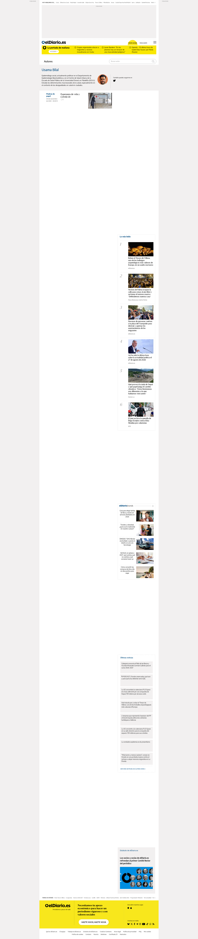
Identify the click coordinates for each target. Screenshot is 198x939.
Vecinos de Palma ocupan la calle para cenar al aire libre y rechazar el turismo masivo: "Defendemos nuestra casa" (140, 293)
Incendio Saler (80, 2)
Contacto (88, 934)
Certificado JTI (113, 934)
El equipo (62, 931)
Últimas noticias (126, 658)
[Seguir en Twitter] (132, 924)
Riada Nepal (73, 2)
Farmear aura (87, 897)
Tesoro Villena (98, 2)
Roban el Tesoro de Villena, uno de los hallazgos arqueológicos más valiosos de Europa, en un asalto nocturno (140, 261)
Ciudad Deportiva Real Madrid (123, 2)
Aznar (112, 2)
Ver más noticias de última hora (132, 769)
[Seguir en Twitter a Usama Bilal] (114, 80)
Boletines (104, 934)
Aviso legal (117, 931)
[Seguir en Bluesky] (128, 924)
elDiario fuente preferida (112, 897)
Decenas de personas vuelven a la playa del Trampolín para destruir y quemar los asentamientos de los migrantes (140, 326)
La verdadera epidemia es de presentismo (135, 742)
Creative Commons (106, 931)
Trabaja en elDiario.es (74, 931)
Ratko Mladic (154, 2)
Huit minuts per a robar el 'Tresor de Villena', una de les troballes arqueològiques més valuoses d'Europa (136, 705)
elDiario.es (131, 334)
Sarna (133, 2)
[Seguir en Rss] (153, 924)
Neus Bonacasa (133, 300)
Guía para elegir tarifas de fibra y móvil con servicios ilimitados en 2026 (127, 514)
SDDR (98, 897)
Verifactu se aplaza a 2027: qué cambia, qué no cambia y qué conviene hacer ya (127, 556)
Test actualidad (147, 897)
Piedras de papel (50, 95)
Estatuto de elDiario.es (129, 850)
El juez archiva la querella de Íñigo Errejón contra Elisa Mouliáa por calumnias (139, 420)
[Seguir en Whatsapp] (150, 924)
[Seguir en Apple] (131, 908)
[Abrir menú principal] (154, 42)
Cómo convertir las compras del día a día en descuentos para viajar (127, 570)
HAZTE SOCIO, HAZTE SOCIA (93, 922)
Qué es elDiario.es (51, 931)
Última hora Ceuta (64, 2)
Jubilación (138, 2)
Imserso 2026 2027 (78, 897)
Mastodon (123, 934)
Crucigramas (69, 897)
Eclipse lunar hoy (89, 2)
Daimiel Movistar (146, 2)
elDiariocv (131, 268)
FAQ (140, 931)
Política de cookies (77, 934)
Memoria (103, 897)
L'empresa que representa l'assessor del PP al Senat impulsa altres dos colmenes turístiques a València (136, 718)
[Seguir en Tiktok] (147, 924)
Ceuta (57, 2)
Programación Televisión (136, 897)
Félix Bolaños (106, 2)
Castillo (93, 897)
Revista (96, 934)
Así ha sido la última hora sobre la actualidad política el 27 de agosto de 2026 (140, 357)
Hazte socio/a (132, 43)
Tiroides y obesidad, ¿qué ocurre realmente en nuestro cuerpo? (127, 527)
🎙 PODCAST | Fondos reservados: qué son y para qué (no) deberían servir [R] (135, 678)
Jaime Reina (143, 300)
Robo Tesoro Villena (59, 897)
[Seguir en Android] (128, 908)
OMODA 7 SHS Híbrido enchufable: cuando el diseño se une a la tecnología (127, 542)
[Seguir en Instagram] (140, 924)
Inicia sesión (143, 43)
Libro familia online (124, 897)
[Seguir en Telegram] (137, 924)
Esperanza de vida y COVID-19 (70, 95)
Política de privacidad (129, 931)
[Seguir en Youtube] (143, 924)
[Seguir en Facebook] (134, 924)
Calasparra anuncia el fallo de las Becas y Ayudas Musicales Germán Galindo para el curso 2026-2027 (136, 666)
